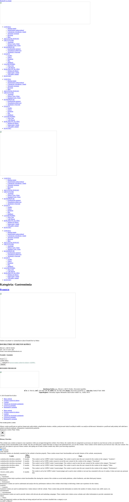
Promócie (10, 59)
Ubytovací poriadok (10, 405)
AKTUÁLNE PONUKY (11, 38)
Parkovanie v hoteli (13, 72)
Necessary (5, 450)
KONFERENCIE (9, 47)
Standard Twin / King (14, 45)
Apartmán (11, 42)
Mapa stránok (8, 399)
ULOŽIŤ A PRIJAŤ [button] (6, 501)
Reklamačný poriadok (10, 407)
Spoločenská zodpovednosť (16, 30)
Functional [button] (3, 475)
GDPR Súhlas (4, 361)
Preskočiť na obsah (5, 1)
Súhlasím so (18, 362)
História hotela (12, 28)
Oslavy (10, 57)
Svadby (10, 55)
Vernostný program (13, 33)
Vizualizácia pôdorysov (15, 50)
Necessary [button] (3, 448)
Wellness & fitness (13, 71)
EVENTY (7, 54)
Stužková (10, 62)
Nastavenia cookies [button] (6, 430)
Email (2, 359)
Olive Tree (11, 66)
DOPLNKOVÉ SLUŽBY (12, 69)
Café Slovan (11, 67)
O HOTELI (7, 27)
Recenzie (10, 35)
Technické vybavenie (14, 52)
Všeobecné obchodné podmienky (14, 404)
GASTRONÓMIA (9, 64)
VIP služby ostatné (13, 74)
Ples (9, 61)
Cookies (6, 402)
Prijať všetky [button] (16, 430)
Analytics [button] (3, 485)
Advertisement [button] (4, 490)
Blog (9, 37)
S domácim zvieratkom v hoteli (17, 32)
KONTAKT (7, 76)
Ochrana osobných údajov (11, 400)
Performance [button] (4, 480)
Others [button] (2, 496)
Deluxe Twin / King (14, 44)
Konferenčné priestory (14, 49)
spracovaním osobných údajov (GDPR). (22, 362)
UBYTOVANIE (9, 40)
